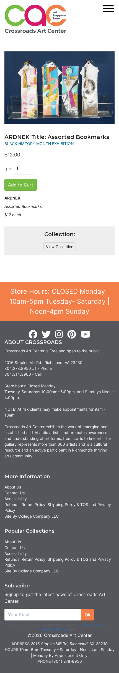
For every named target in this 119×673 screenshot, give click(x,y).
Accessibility (15, 498)
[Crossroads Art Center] (35, 18)
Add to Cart (20, 185)
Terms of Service (55, 629)
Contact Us (14, 492)
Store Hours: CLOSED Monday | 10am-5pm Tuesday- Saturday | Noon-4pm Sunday (59, 301)
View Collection (59, 246)
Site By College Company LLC (31, 516)
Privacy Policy (95, 625)
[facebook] (33, 334)
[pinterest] (71, 334)
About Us (12, 487)
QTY (7, 169)
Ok (87, 614)
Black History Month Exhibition (39, 143)
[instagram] (59, 334)
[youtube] (85, 334)
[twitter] (46, 334)
